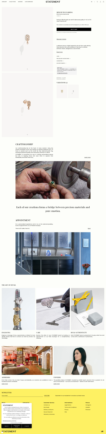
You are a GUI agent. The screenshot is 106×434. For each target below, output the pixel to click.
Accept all (27, 426)
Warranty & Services (49, 414)
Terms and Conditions (71, 407)
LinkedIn (88, 407)
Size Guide (46, 407)
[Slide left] (88, 83)
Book (89, 228)
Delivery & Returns (49, 409)
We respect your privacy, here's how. (9, 420)
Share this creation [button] (61, 78)
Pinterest (88, 409)
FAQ (66, 412)
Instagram (88, 405)
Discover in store (61, 39)
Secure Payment (48, 412)
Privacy (66, 409)
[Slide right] (90, 83)
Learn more (87, 157)
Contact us (47, 405)
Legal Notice (68, 405)
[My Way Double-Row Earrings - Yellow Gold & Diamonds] (62, 91)
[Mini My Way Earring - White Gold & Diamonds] (73, 91)
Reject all (6, 426)
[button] (4, 2)
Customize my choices (16, 426)
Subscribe (47, 395)
